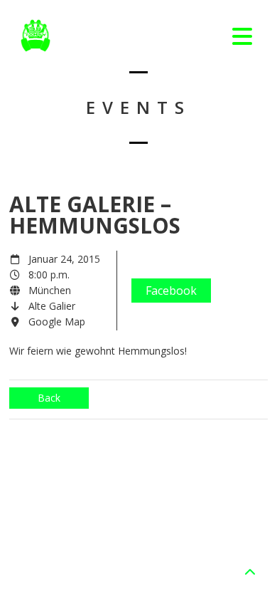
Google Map (56, 321)
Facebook (171, 290)
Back (49, 397)
